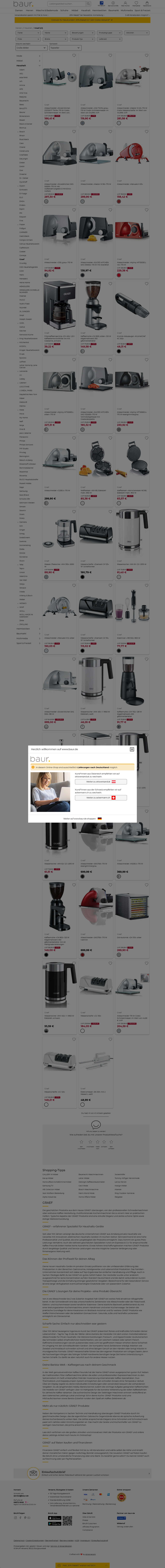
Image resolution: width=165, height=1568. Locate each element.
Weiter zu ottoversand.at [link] (98, 782)
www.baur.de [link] (80, 819)
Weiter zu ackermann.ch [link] (98, 798)
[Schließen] (132, 749)
